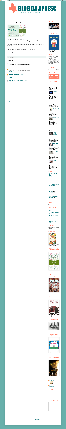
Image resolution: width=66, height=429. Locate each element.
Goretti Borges (51, 190)
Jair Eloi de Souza (52, 192)
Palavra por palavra (52, 386)
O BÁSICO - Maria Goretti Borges (56, 109)
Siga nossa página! (37, 419)
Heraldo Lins (51, 191)
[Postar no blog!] (10, 57)
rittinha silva (11, 74)
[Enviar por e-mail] (10, 57)
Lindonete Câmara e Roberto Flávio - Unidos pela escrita (53, 178)
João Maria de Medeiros (53, 196)
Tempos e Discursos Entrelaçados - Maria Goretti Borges (55, 134)
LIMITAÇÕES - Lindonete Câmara (56, 92)
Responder (10, 65)
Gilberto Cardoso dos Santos (53, 173)
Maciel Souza (51, 197)
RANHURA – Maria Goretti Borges (56, 117)
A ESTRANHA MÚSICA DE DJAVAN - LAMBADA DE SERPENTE (53, 219)
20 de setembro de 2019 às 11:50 (18, 74)
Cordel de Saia (51, 380)
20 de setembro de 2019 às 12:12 (21, 80)
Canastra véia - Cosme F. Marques (53, 411)
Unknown (10, 68)
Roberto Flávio (51, 198)
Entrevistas (12, 18)
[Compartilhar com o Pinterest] (13, 57)
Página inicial (8, 18)
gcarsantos (52, 412)
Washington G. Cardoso (12, 80)
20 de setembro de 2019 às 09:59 (17, 68)
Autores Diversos (52, 185)
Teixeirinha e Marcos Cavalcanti (54, 184)
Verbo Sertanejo (51, 385)
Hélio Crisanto (51, 176)
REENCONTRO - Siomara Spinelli (56, 144)
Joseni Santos (51, 193)
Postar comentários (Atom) (13, 101)
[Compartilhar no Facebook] (12, 57)
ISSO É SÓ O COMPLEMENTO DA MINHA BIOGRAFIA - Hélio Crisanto (54, 101)
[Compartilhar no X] (11, 57)
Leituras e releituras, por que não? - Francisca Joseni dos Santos (56, 161)
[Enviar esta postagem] (8, 57)
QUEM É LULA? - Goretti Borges (56, 152)
